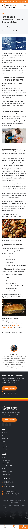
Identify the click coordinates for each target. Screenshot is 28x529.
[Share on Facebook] (7, 30)
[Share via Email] (16, 30)
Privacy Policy (4, 506)
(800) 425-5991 (9, 487)
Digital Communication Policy (14, 506)
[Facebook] (20, 2)
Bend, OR (4, 457)
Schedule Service (9, 388)
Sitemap (24, 505)
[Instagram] (23, 2)
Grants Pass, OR (7, 466)
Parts (3, 435)
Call (5, 527)
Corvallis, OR (6, 460)
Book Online (23, 527)
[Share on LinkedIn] (13, 30)
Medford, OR (5, 469)
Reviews (4, 450)
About (3, 441)
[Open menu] (24, 6)
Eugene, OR (5, 463)
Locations (5, 438)
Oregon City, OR (7, 472)
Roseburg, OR (6, 474)
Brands (4, 444)
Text (14, 527)
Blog (3, 13)
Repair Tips (5, 447)
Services (4, 432)
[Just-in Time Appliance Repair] (9, 6)
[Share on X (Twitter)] (10, 30)
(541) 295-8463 (11, 393)
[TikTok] (25, 2)
